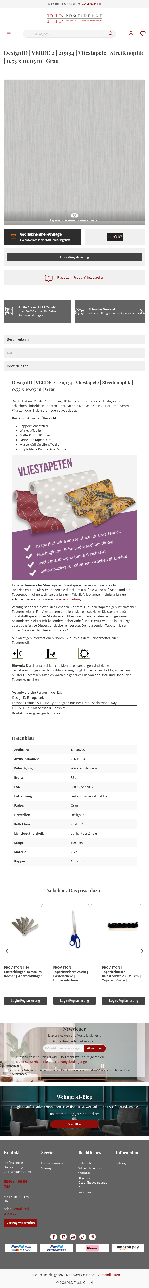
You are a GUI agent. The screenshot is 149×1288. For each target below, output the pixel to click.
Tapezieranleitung (67, 599)
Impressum (86, 1192)
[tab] (74, 339)
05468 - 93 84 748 (15, 1184)
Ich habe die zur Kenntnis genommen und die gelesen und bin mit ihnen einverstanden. (70, 1072)
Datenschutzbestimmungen (40, 1070)
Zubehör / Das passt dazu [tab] (73, 890)
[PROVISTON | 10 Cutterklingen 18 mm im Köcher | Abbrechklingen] (25, 927)
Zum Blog (74, 1124)
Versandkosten (109, 1275)
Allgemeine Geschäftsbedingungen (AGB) (92, 1182)
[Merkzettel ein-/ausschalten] (41, 905)
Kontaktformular (52, 1163)
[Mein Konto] (131, 33)
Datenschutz (86, 1163)
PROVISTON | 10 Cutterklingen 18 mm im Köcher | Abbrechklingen (23, 971)
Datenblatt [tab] (15, 352)
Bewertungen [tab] (18, 366)
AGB (97, 1070)
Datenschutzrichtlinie (32, 1062)
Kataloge (121, 1163)
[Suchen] (111, 34)
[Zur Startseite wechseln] (74, 18)
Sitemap (46, 1168)
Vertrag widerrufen (20, 1223)
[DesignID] (114, 237)
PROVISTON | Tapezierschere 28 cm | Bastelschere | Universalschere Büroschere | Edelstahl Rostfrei (70, 973)
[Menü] (8, 34)
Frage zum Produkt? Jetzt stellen (80, 277)
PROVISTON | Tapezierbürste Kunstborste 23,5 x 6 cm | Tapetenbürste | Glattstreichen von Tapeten (123, 973)
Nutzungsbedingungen (72, 1062)
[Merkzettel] (143, 33)
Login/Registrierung (74, 257)
